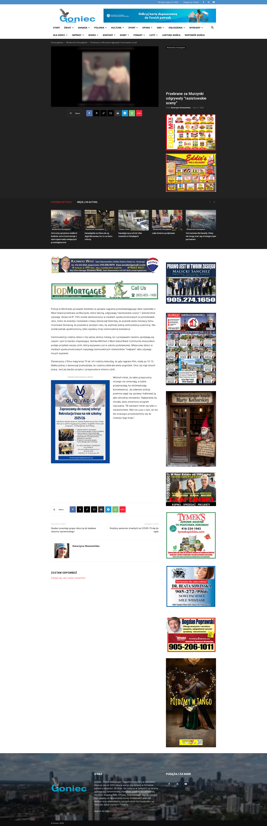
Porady (138, 35)
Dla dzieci (59, 35)
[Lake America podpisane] (167, 220)
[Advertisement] (191, 70)
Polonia (99, 27)
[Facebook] (89, 113)
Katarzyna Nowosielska (181, 107)
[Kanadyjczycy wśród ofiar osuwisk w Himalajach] (133, 220)
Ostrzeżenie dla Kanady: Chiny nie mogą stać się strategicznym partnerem (201, 236)
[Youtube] (186, 784)
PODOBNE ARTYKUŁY (61, 202)
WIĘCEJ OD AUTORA (87, 202)
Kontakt (108, 35)
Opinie (146, 27)
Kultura (116, 27)
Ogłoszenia (175, 27)
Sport (131, 27)
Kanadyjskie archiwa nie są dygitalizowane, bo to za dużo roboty (98, 236)
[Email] (111, 113)
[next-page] (214, 202)
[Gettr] (139, 113)
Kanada (82, 27)
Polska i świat (124, 229)
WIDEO (92, 35)
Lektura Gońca (171, 35)
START (56, 27)
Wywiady (194, 27)
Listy (152, 35)
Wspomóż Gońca (195, 35)
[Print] (118, 113)
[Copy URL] (103, 113)
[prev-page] (209, 202)
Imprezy (76, 35)
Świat (67, 27)
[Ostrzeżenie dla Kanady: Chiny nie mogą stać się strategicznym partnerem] (201, 220)
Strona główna (57, 42)
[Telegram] (125, 113)
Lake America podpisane (163, 233)
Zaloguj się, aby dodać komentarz (68, 578)
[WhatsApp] (132, 113)
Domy (123, 35)
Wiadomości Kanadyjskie (76, 42)
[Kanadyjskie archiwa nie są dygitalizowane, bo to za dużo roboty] (100, 220)
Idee (159, 27)
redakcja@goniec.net (121, 811)
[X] (96, 113)
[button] (212, 27)
